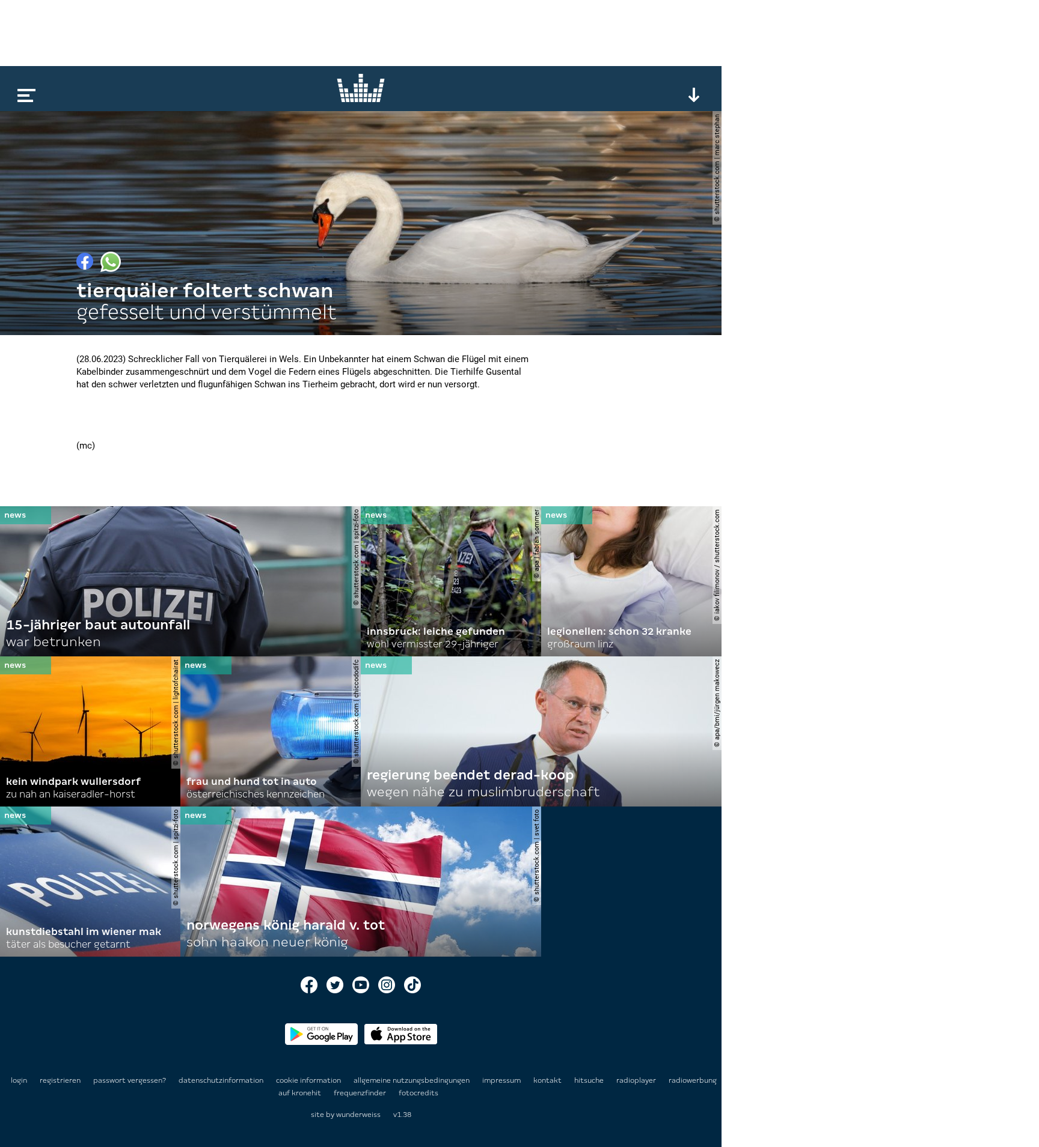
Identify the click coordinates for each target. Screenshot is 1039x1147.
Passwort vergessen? (129, 1080)
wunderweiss (358, 1114)
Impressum (502, 1080)
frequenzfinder (361, 1093)
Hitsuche (589, 1080)
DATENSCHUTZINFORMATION (222, 1080)
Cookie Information (309, 1080)
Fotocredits (418, 1093)
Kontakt (548, 1080)
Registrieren (60, 1080)
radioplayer (637, 1080)
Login (19, 1080)
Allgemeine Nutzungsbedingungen (412, 1080)
